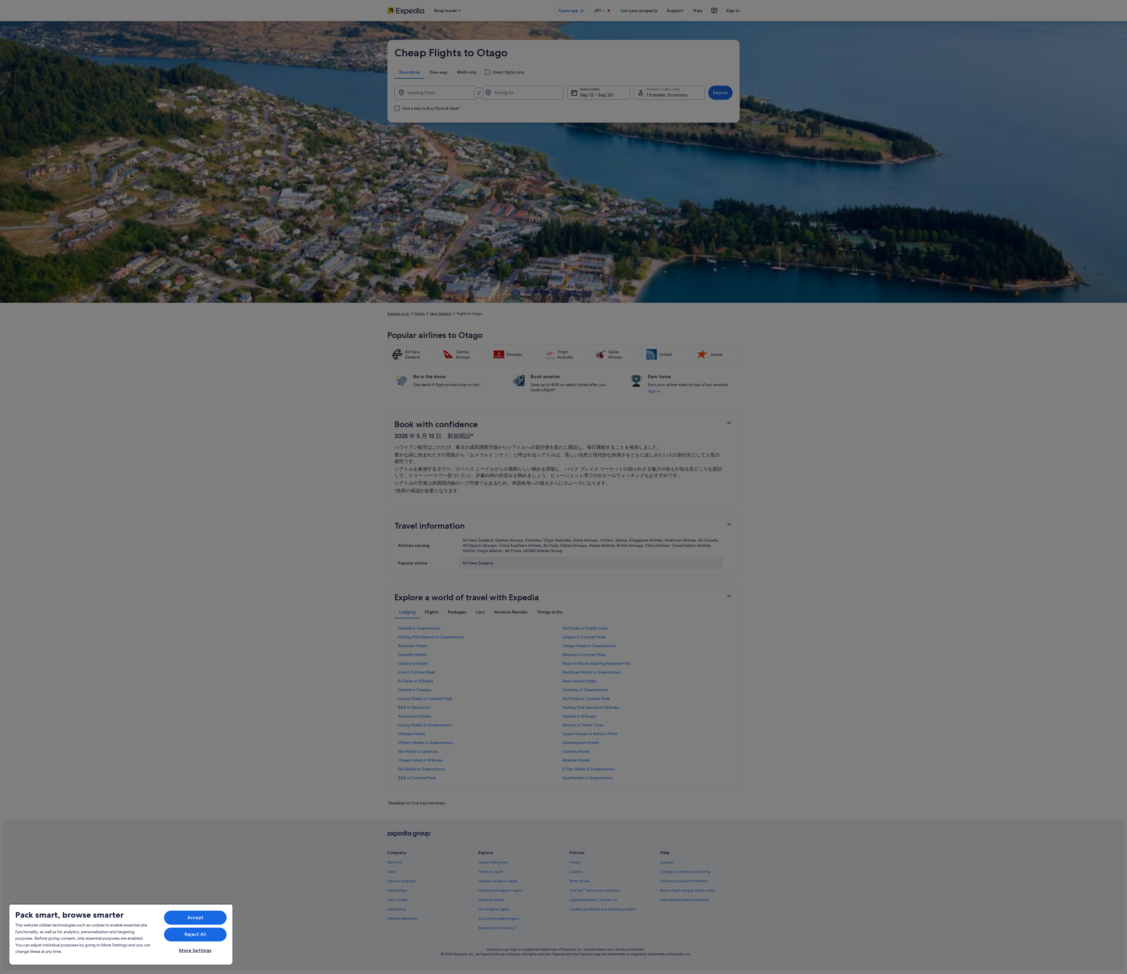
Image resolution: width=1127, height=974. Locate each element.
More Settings (195, 950)
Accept (195, 917)
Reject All (195, 934)
